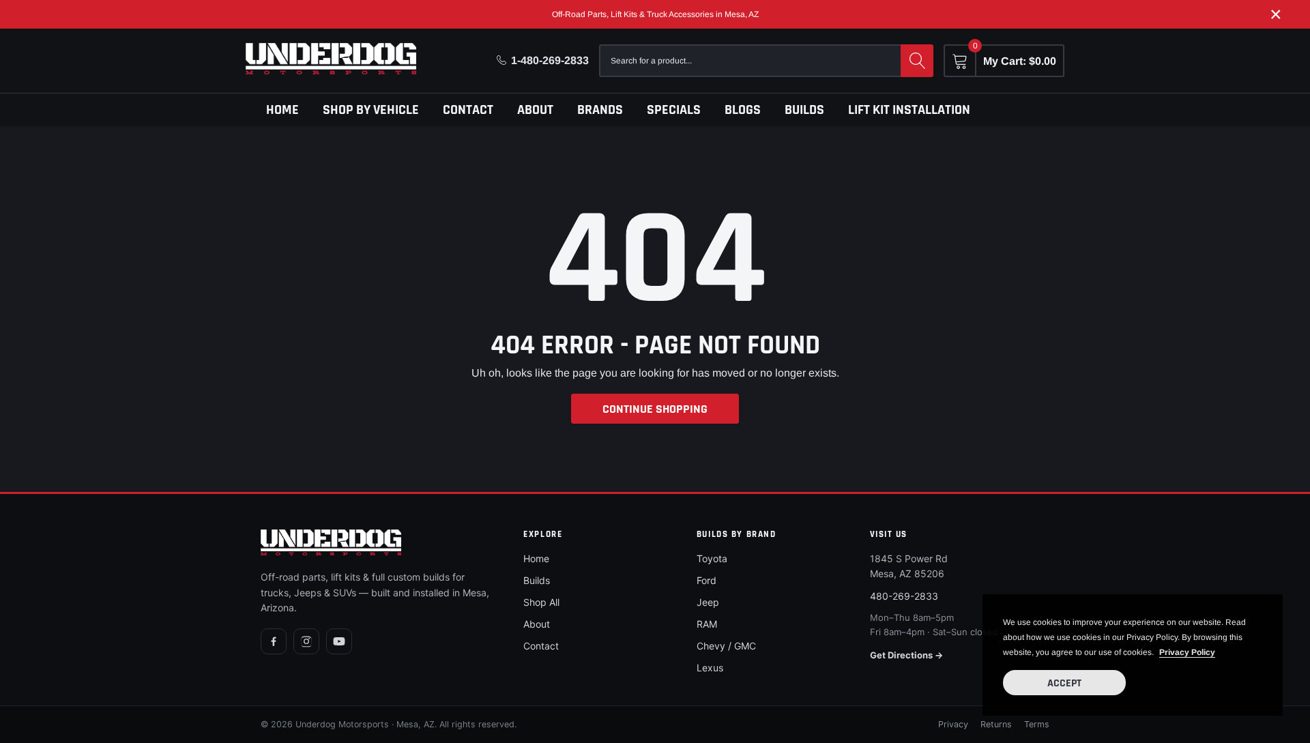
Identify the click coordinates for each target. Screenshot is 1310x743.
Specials (674, 110)
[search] (917, 60)
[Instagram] (306, 641)
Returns (996, 724)
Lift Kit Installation (909, 110)
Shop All (541, 602)
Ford (706, 580)
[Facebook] (274, 641)
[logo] (331, 59)
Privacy (953, 724)
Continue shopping (655, 409)
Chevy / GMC (726, 646)
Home (282, 110)
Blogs (743, 110)
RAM (707, 624)
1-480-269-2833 (550, 60)
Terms (1036, 724)
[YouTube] (339, 641)
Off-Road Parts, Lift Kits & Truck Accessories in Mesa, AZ (655, 14)
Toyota (712, 558)
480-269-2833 (904, 596)
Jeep (708, 602)
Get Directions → (906, 655)
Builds (804, 110)
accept (1064, 683)
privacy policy (1187, 652)
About (535, 110)
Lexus (710, 667)
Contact (468, 110)
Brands (600, 110)
